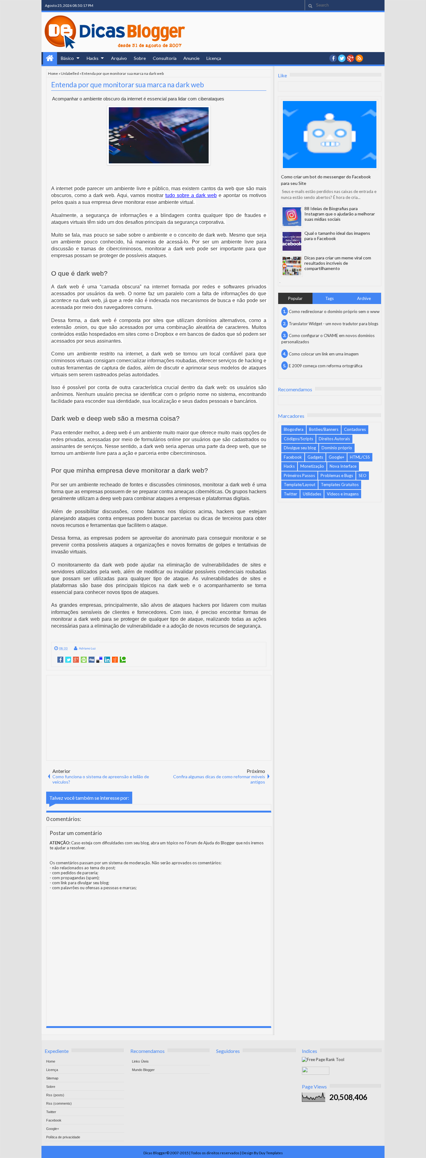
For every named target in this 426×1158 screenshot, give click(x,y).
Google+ (350, 58)
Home (50, 58)
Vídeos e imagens (343, 493)
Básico (67, 58)
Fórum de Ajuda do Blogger (210, 842)
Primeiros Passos (299, 475)
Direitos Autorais (334, 438)
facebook (333, 58)
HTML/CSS (360, 457)
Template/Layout (299, 484)
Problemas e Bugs (337, 475)
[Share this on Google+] (76, 660)
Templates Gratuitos (340, 484)
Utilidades (312, 493)
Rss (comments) (59, 1103)
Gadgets (315, 457)
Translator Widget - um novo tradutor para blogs (333, 323)
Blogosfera (293, 429)
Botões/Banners (323, 429)
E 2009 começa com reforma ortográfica (325, 365)
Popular (295, 298)
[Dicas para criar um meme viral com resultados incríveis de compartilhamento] (292, 266)
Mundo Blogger (143, 1070)
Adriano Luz (87, 648)
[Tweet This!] (68, 660)
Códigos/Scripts (298, 438)
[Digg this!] (91, 660)
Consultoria (165, 58)
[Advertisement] (159, 717)
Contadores (355, 429)
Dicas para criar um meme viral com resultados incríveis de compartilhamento (337, 263)
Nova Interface (343, 466)
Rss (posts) (55, 1095)
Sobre (140, 58)
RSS (359, 58)
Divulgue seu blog (300, 447)
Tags (329, 298)
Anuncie (191, 58)
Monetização (312, 466)
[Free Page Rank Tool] (323, 1059)
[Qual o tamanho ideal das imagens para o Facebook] (292, 241)
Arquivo (119, 58)
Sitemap (52, 1078)
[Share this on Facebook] (60, 660)
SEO (362, 475)
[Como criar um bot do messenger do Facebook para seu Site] (329, 134)
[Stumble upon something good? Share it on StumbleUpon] (84, 660)
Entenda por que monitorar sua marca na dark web (127, 84)
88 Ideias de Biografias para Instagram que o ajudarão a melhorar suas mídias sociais (339, 214)
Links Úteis (140, 1061)
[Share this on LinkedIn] (107, 660)
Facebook (293, 457)
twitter (342, 58)
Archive (364, 298)
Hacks (93, 58)
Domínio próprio (337, 447)
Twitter (290, 493)
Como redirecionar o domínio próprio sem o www (334, 311)
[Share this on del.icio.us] (99, 660)
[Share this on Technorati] (123, 660)
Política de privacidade (63, 1137)
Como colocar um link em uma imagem (324, 353)
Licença (213, 58)
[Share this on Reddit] (115, 660)
